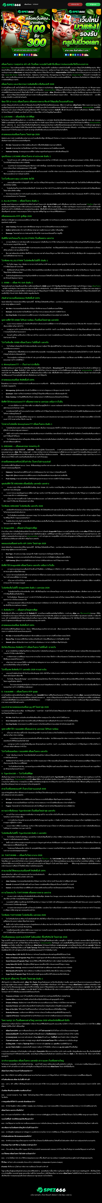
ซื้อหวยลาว (45, 859)
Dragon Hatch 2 (77, 75)
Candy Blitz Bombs (11, 75)
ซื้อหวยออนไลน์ (85, 613)
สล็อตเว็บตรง (27, 4)
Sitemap (35, 4)
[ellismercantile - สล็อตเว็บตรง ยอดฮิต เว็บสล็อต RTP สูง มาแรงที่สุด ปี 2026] (11, 4)
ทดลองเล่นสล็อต (50, 90)
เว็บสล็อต (90, 204)
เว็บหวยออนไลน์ (20, 779)
